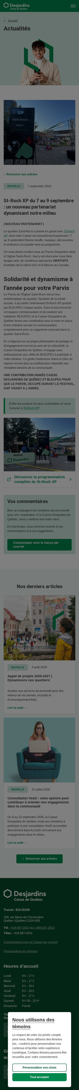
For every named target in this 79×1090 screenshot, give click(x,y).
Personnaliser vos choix (39, 1067)
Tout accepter (39, 1077)
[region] (39, 1049)
